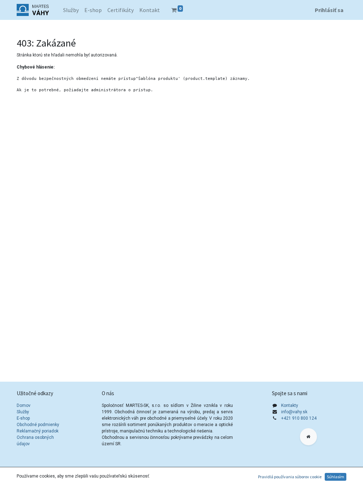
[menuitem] (71, 10)
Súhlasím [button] (335, 476)
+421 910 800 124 (299, 418)
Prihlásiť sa (329, 9)
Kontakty (289, 405)
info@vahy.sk (294, 411)
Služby (23, 411)
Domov (23, 405)
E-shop (23, 418)
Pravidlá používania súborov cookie (290, 476)
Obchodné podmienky (38, 424)
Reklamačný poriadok (37, 431)
